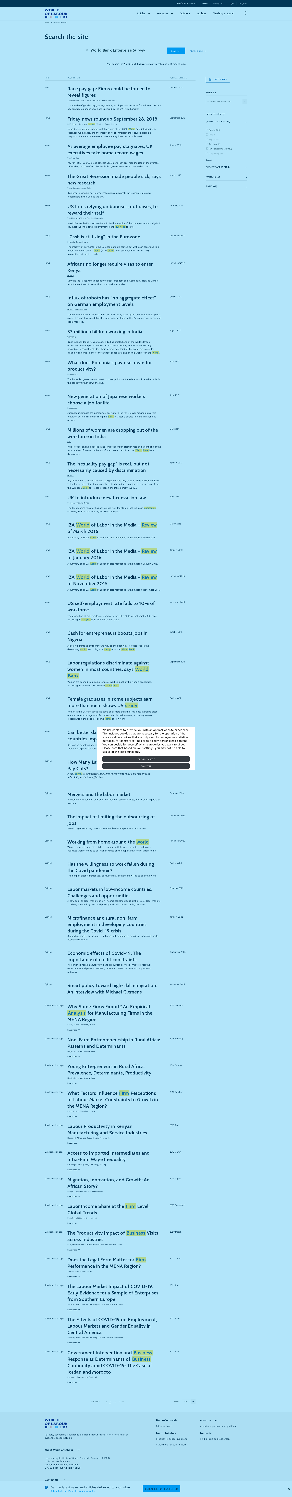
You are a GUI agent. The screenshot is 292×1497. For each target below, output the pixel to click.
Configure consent (146, 759)
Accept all (146, 766)
